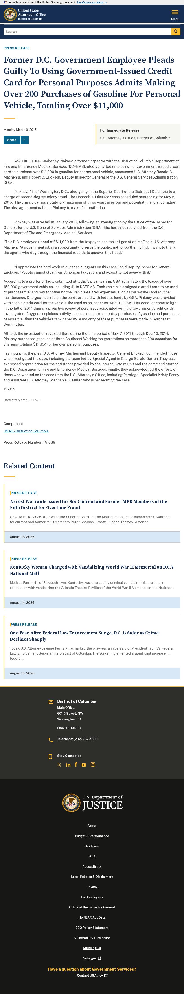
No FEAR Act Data (92, 917)
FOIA (92, 856)
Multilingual (92, 948)
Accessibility (92, 866)
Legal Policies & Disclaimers (92, 877)
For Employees (92, 897)
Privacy (92, 887)
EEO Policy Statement (92, 928)
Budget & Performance (92, 836)
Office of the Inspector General (92, 907)
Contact (90, 975)
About (92, 826)
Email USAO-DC (69, 728)
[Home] (25, 20)
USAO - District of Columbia (26, 431)
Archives (92, 846)
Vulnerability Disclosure (92, 938)
